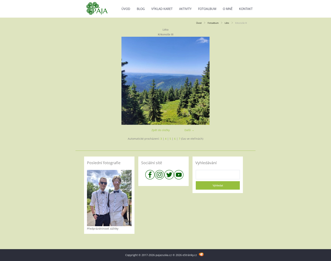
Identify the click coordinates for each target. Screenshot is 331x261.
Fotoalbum (207, 9)
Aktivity (185, 9)
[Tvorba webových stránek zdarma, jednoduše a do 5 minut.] (201, 254)
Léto (227, 22)
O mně (228, 9)
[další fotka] (240, 81)
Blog (141, 9)
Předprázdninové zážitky (102, 228)
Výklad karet (162, 9)
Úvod (125, 9)
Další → (189, 130)
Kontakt (246, 9)
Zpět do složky (161, 130)
